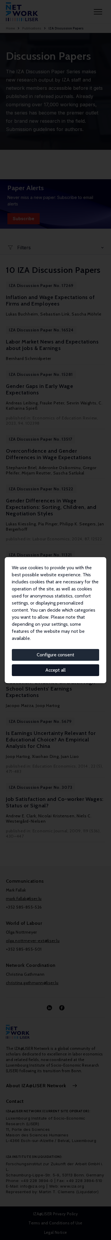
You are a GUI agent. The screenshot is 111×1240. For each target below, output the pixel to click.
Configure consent (55, 655)
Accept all (55, 670)
